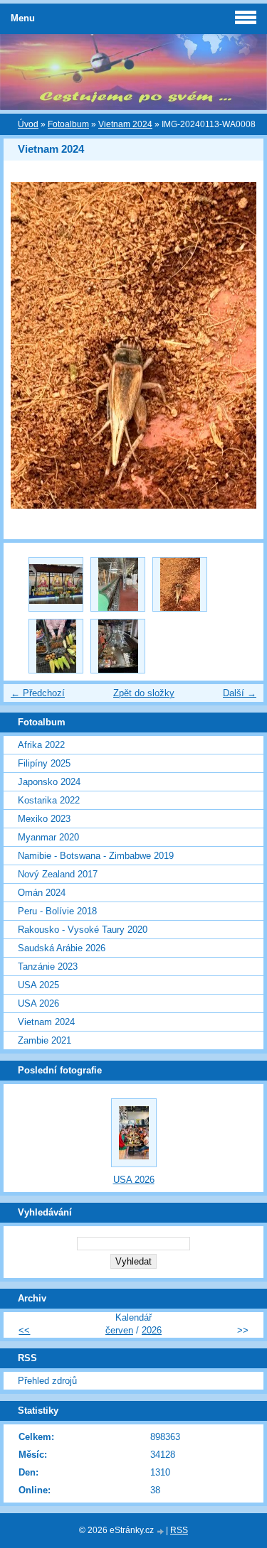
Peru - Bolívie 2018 (57, 911)
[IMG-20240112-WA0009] (56, 646)
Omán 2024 (42, 892)
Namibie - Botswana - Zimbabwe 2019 (96, 855)
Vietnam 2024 (125, 124)
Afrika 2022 (41, 745)
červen (119, 1330)
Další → (239, 693)
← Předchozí (38, 693)
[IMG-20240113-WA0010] (56, 584)
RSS (179, 1530)
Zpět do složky (143, 693)
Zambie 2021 (44, 1040)
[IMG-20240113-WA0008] (179, 584)
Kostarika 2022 (49, 800)
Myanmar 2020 (48, 837)
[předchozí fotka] (27, 345)
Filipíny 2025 (44, 763)
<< (24, 1330)
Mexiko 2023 (44, 818)
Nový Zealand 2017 (58, 874)
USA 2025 (38, 985)
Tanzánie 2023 (48, 966)
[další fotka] (240, 345)
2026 (152, 1330)
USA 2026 (38, 1003)
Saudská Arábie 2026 (61, 948)
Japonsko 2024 (49, 781)
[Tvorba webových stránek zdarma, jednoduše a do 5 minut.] (161, 1531)
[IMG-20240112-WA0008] (118, 646)
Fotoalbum (68, 124)
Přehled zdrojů (47, 1380)
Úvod (28, 124)
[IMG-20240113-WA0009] (118, 584)
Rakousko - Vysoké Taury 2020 (82, 929)
